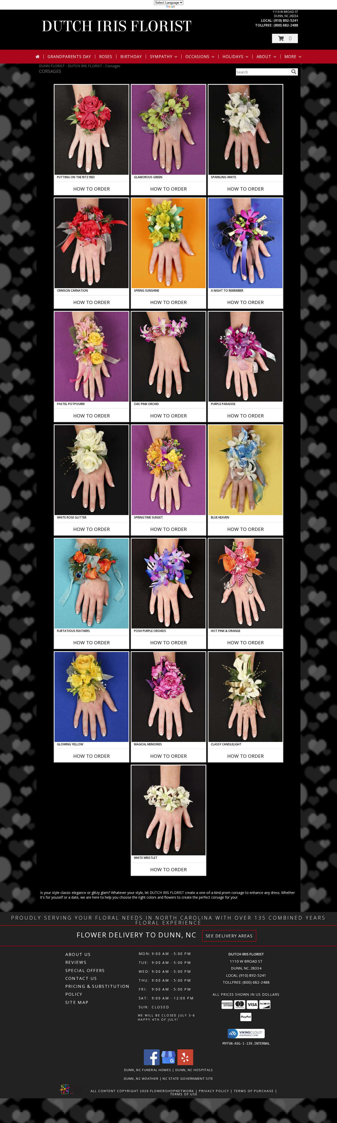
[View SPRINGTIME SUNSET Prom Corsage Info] (168, 470)
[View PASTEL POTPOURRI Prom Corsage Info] (92, 357)
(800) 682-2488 (286, 25)
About (264, 56)
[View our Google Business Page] (168, 1063)
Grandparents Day (69, 56)
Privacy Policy (214, 1091)
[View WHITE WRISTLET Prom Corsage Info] (168, 810)
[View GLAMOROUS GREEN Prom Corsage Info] (168, 130)
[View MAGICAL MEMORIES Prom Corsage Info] (168, 697)
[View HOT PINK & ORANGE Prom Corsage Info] (245, 583)
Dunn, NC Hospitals (194, 1070)
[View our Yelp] (185, 1063)
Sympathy (161, 56)
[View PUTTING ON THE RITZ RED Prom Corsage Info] (92, 130)
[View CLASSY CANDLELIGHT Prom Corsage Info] (245, 697)
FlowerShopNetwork (172, 1091)
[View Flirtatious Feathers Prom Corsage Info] (92, 583)
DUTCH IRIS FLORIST (116, 26)
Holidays (233, 56)
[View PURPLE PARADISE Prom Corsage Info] (245, 357)
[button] (285, 38)
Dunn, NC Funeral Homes (147, 1070)
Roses (105, 56)
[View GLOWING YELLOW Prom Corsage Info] (92, 697)
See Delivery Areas (229, 936)
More (290, 56)
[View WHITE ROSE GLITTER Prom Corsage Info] (92, 470)
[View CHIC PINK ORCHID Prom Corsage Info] (168, 357)
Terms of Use (184, 1094)
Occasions (197, 56)
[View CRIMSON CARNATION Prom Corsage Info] (92, 243)
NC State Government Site (188, 1078)
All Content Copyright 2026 (120, 1091)
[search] (294, 71)
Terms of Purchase (254, 1091)
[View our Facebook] (152, 1063)
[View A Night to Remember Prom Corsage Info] (245, 243)
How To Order (91, 189)
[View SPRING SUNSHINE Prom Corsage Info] (168, 243)
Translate (183, 7)
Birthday (131, 56)
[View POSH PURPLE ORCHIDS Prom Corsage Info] (168, 583)
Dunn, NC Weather (141, 1078)
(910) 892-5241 (286, 20)
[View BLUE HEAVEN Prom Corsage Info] (245, 470)
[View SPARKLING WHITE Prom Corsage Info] (245, 130)
